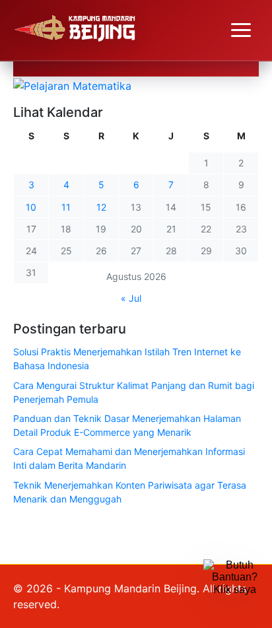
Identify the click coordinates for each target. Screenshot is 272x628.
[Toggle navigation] (241, 30)
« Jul (131, 298)
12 (101, 207)
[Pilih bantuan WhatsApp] (234, 590)
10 (31, 207)
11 (66, 207)
